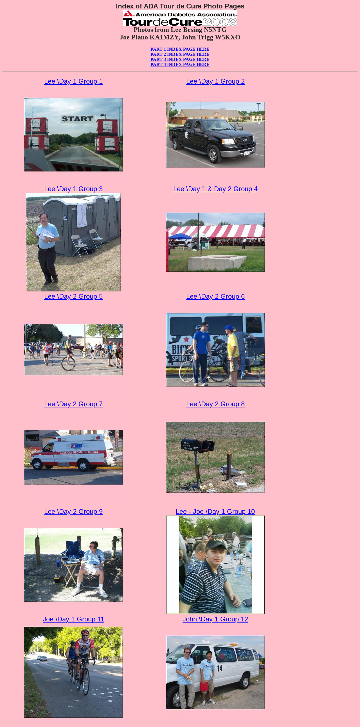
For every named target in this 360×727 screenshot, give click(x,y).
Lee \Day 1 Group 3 (73, 189)
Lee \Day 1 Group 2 (215, 81)
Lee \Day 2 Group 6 (215, 296)
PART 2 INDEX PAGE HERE (180, 54)
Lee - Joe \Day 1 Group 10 (215, 511)
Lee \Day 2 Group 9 (73, 511)
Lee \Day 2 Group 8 (215, 404)
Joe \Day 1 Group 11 (73, 619)
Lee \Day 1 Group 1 (73, 81)
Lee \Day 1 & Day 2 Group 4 (215, 189)
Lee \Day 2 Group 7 (73, 404)
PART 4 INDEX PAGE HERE (180, 64)
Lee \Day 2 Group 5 (73, 296)
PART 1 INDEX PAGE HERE (180, 49)
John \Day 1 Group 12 (215, 619)
